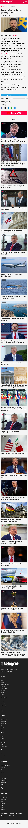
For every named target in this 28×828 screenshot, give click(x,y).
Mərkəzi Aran (4, 797)
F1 (1, 776)
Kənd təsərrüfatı (4, 701)
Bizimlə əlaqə (12, 816)
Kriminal (3, 756)
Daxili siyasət (4, 690)
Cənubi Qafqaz (4, 746)
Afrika (2, 736)
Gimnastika (3, 778)
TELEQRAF (15, 35)
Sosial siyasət (4, 719)
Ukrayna (3, 101)
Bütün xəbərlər (4, 813)
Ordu (2, 680)
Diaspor (2, 682)
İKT (1, 707)
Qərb (2, 805)
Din (1, 729)
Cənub (2, 807)
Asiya (2, 740)
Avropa (2, 744)
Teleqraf (4, 54)
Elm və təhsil (3, 721)
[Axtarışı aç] (23, 2)
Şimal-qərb (3, 799)
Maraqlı (2, 758)
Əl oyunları (3, 782)
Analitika (3, 694)
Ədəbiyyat (3, 767)
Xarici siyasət (4, 688)
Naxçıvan (3, 809)
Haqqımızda (4, 816)
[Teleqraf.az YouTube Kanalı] (14, 113)
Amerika (3, 738)
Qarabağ (3, 692)
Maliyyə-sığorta (4, 705)
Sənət (2, 769)
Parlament (3, 686)
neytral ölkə (8, 101)
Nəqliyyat (3, 709)
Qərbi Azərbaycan (5, 684)
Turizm (2, 711)
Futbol (2, 784)
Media (2, 727)
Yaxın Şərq (3, 742)
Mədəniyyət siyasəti (5, 765)
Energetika (3, 703)
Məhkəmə (3, 754)
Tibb (2, 725)
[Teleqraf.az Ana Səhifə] (6, 1)
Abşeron (3, 803)
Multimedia (19, 813)
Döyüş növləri (4, 780)
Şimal (2, 801)
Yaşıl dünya (3, 723)
